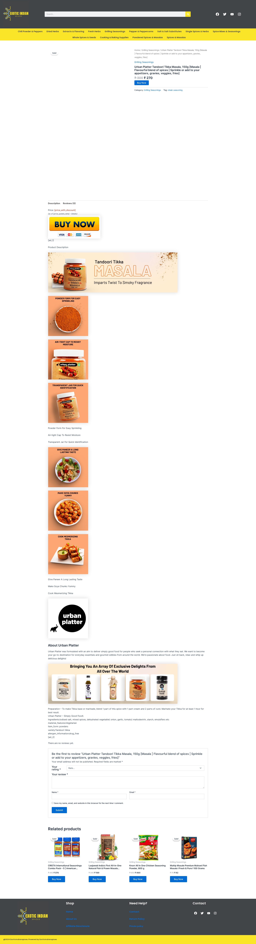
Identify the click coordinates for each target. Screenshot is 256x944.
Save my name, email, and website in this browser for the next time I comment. (88, 803)
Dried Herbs (53, 31)
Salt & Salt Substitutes (169, 31)
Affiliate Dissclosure (77, 926)
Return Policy (137, 919)
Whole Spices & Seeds (84, 37)
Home (137, 50)
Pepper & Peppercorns (141, 31)
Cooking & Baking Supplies (114, 37)
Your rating (56, 768)
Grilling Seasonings (115, 31)
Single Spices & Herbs (197, 31)
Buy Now (141, 82)
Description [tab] (54, 203)
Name (55, 792)
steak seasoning (175, 90)
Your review (60, 774)
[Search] (188, 14)
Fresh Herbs (94, 31)
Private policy (136, 926)
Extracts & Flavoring (73, 31)
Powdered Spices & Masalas (148, 37)
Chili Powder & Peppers (30, 31)
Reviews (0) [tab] (69, 203)
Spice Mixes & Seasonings (226, 31)
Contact (134, 911)
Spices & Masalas (176, 37)
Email (132, 792)
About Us (71, 919)
